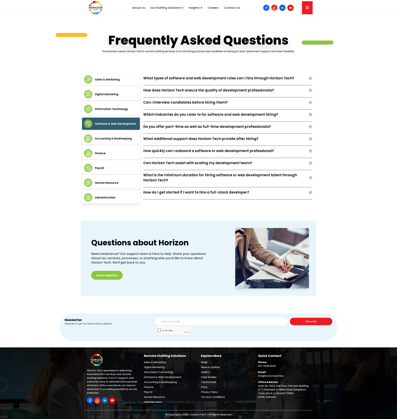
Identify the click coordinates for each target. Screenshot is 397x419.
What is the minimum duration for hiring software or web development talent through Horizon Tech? (220, 178)
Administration (153, 402)
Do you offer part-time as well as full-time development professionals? (207, 126)
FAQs (204, 387)
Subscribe (311, 321)
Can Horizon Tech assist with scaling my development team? (197, 163)
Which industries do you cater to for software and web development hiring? (210, 114)
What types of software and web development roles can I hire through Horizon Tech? (218, 78)
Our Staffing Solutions (165, 8)
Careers (213, 8)
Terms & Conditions (213, 397)
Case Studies (208, 377)
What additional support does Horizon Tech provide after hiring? (200, 138)
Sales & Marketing (155, 362)
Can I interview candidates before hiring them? (185, 102)
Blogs (204, 362)
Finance (149, 387)
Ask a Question (107, 275)
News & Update (210, 367)
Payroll (148, 392)
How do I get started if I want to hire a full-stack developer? (196, 192)
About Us (138, 8)
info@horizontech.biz (271, 376)
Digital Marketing (154, 367)
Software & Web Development (162, 377)
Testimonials (208, 382)
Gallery (205, 372)
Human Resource (154, 397)
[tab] (111, 79)
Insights (194, 8)
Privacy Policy (209, 392)
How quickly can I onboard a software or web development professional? (208, 150)
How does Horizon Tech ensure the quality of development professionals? (208, 90)
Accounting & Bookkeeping (160, 382)
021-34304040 (267, 366)
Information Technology (158, 372)
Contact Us (232, 8)
